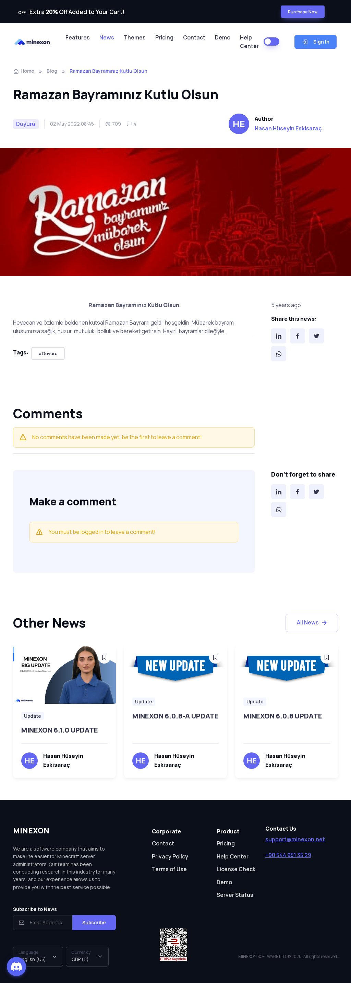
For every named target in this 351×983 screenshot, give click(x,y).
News (106, 37)
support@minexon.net (295, 839)
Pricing (164, 37)
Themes (135, 37)
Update (32, 716)
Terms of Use (169, 869)
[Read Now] (104, 657)
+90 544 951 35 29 (288, 855)
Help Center (249, 42)
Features (77, 37)
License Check (236, 869)
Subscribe (94, 922)
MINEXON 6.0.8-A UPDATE (175, 716)
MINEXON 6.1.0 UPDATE (59, 730)
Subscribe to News (35, 909)
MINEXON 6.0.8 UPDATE (282, 716)
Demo (222, 37)
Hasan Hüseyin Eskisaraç (288, 128)
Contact (194, 37)
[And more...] (64, 675)
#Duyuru (48, 353)
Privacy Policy (170, 856)
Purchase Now (302, 12)
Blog (52, 71)
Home (27, 71)
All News (308, 622)
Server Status (235, 895)
